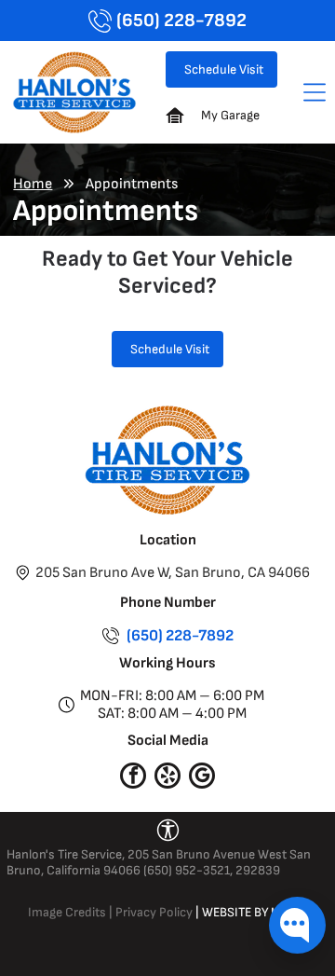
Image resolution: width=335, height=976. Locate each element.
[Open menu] (314, 92)
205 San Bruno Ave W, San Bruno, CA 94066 (172, 573)
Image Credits (67, 912)
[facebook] (133, 778)
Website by (235, 912)
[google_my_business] (202, 778)
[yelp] (167, 778)
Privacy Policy (154, 912)
